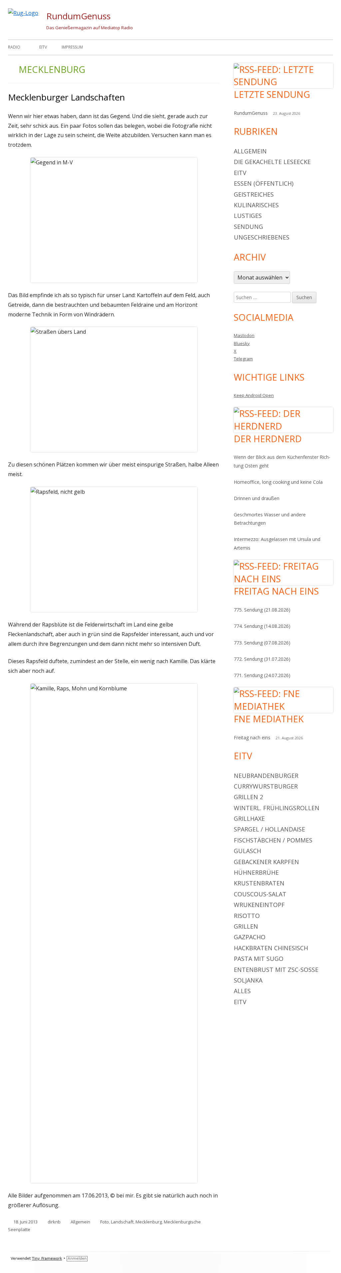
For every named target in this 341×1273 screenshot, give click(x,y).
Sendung (248, 227)
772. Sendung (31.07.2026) (262, 659)
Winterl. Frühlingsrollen (276, 808)
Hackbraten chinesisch (271, 948)
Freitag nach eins (276, 591)
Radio (14, 47)
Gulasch (247, 851)
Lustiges (248, 216)
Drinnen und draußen (256, 498)
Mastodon (244, 335)
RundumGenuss (78, 16)
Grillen (246, 926)
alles (242, 991)
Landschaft (122, 1222)
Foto (104, 1222)
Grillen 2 (248, 797)
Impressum (72, 47)
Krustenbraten (259, 883)
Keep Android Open (254, 395)
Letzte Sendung (272, 94)
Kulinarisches (256, 205)
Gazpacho (249, 937)
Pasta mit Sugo (258, 959)
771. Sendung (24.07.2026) (262, 675)
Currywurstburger (266, 786)
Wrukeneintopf (259, 905)
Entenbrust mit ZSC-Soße (276, 970)
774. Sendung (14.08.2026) (262, 626)
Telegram (243, 359)
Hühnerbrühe (256, 872)
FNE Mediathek (269, 719)
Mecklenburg (149, 1222)
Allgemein (80, 1222)
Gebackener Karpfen (266, 862)
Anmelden (77, 1258)
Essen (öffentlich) (263, 183)
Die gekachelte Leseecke (272, 162)
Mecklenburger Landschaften (66, 97)
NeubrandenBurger (266, 776)
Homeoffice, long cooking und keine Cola (278, 482)
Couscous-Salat (260, 894)
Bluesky (242, 343)
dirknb (54, 1222)
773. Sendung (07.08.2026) (262, 642)
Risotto (247, 916)
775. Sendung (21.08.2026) (262, 610)
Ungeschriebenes (261, 237)
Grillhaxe (249, 818)
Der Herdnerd (268, 439)
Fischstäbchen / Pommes (273, 840)
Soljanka (248, 980)
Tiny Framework (47, 1258)
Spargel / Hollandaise (269, 829)
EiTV (43, 47)
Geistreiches (254, 194)
